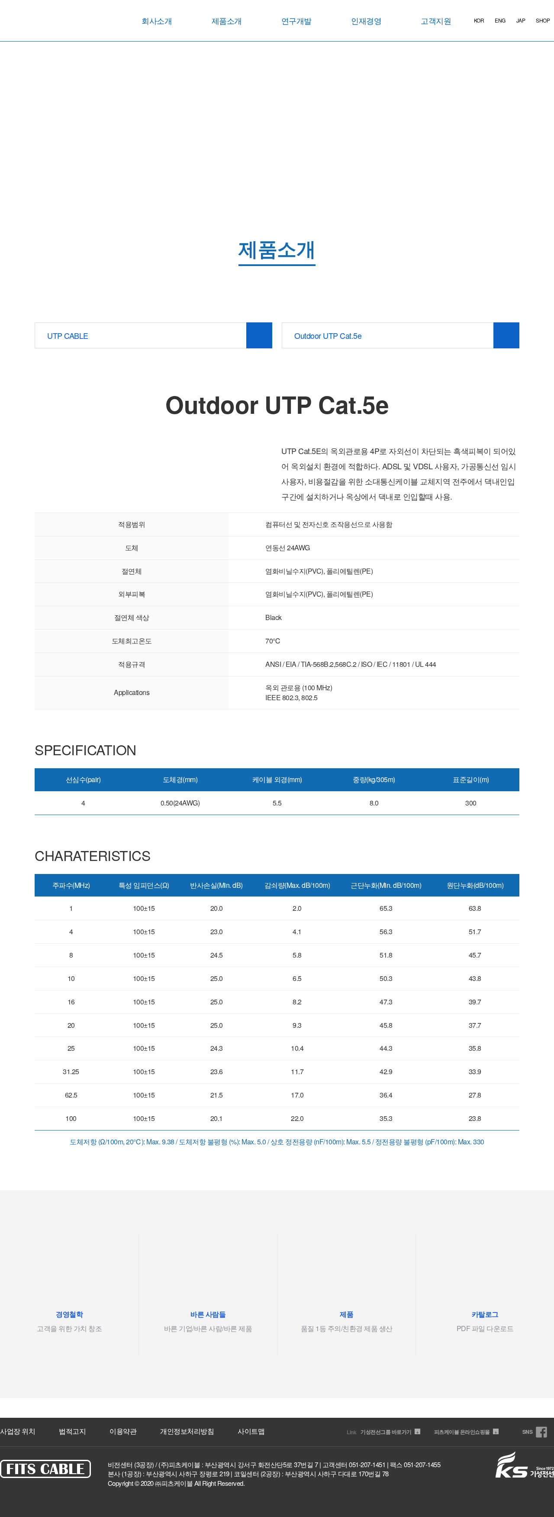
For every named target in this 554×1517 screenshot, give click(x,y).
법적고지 (72, 1431)
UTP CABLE (67, 335)
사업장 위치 (17, 1431)
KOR (479, 20)
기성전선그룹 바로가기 (390, 1432)
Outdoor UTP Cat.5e (327, 335)
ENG (500, 20)
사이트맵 (251, 1431)
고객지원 (436, 20)
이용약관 (123, 1431)
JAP (520, 20)
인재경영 (366, 20)
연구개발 (296, 20)
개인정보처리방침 (187, 1431)
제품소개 (227, 20)
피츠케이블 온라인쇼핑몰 (465, 1432)
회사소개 (157, 20)
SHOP (543, 20)
